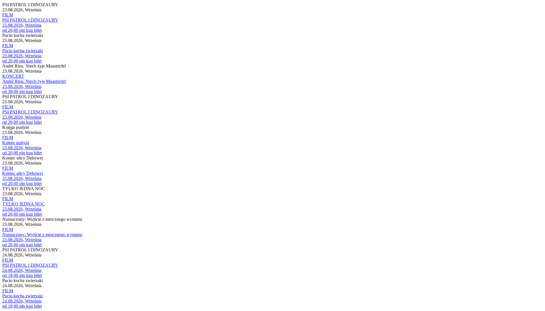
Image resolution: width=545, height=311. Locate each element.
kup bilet (34, 30)
